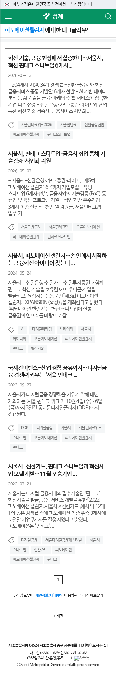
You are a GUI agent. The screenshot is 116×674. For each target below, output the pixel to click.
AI (22, 329)
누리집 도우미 (23, 595)
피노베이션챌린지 (26, 134)
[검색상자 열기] (108, 16)
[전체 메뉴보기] (8, 16)
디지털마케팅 (42, 329)
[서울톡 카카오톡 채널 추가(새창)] (81, 658)
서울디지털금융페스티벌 (63, 540)
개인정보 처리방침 (49, 595)
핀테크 (18, 349)
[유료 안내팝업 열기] (67, 658)
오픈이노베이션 (87, 227)
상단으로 (100, 616)
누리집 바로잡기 (91, 595)
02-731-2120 (75, 652)
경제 (57, 16)
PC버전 (58, 616)
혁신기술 (37, 349)
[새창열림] (46, 16)
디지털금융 (44, 428)
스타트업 (19, 438)
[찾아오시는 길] (96, 645)
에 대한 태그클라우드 (48, 30)
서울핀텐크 (68, 125)
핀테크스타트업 (58, 134)
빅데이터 (66, 329)
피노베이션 (63, 550)
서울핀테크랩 (58, 227)
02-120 (50, 652)
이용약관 (70, 595)
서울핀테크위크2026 (36, 125)
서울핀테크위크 (90, 428)
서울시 (86, 329)
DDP (24, 428)
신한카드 (40, 550)
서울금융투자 (31, 227)
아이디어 (19, 339)
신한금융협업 (94, 125)
